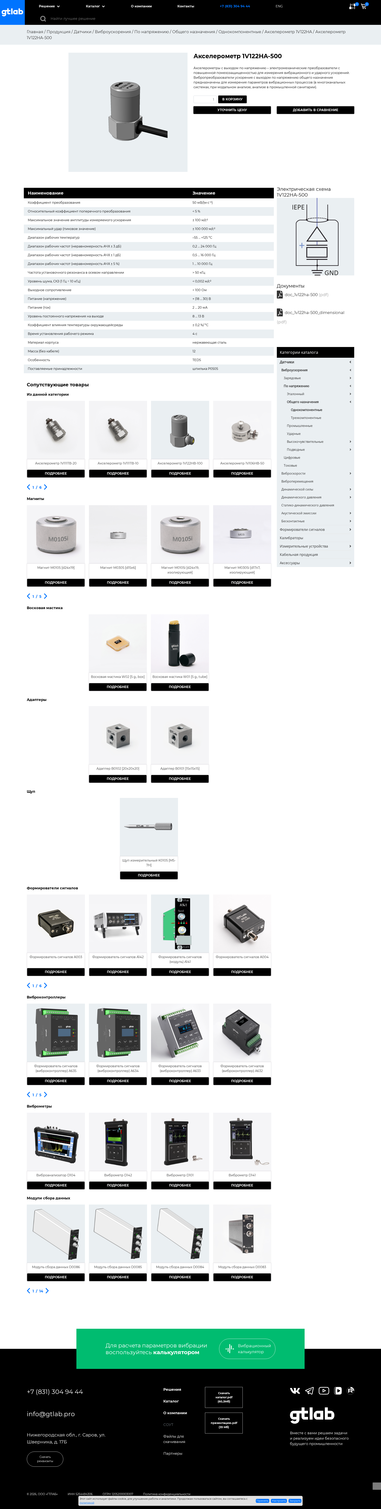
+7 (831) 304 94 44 (235, 6)
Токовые (290, 465)
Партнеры (172, 1453)
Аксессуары (290, 562)
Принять (262, 1500)
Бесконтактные (293, 521)
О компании (141, 6)
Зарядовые (292, 378)
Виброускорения (294, 370)
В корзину (232, 99)
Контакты (185, 6)
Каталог (93, 6)
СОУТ (168, 1425)
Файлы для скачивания (174, 1439)
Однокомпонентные (306, 410)
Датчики (287, 362)
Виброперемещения (297, 481)
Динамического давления (301, 497)
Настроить (279, 1500)
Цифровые (292, 457)
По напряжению (296, 386)
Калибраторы (291, 537)
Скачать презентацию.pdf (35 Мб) (224, 1423)
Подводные (296, 449)
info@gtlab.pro (51, 1414)
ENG (279, 6)
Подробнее (56, 473)
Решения (47, 6)
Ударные (294, 433)
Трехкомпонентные (306, 418)
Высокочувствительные (305, 441)
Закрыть (295, 1500)
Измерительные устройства (304, 546)
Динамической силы (297, 489)
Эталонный (295, 394)
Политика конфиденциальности (166, 1494)
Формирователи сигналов (302, 529)
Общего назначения (303, 402)
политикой (87, 1502)
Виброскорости (293, 473)
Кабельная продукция (299, 554)
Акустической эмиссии (298, 513)
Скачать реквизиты (45, 1459)
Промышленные (300, 426)
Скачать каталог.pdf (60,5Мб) (224, 1397)
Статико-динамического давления (307, 505)
